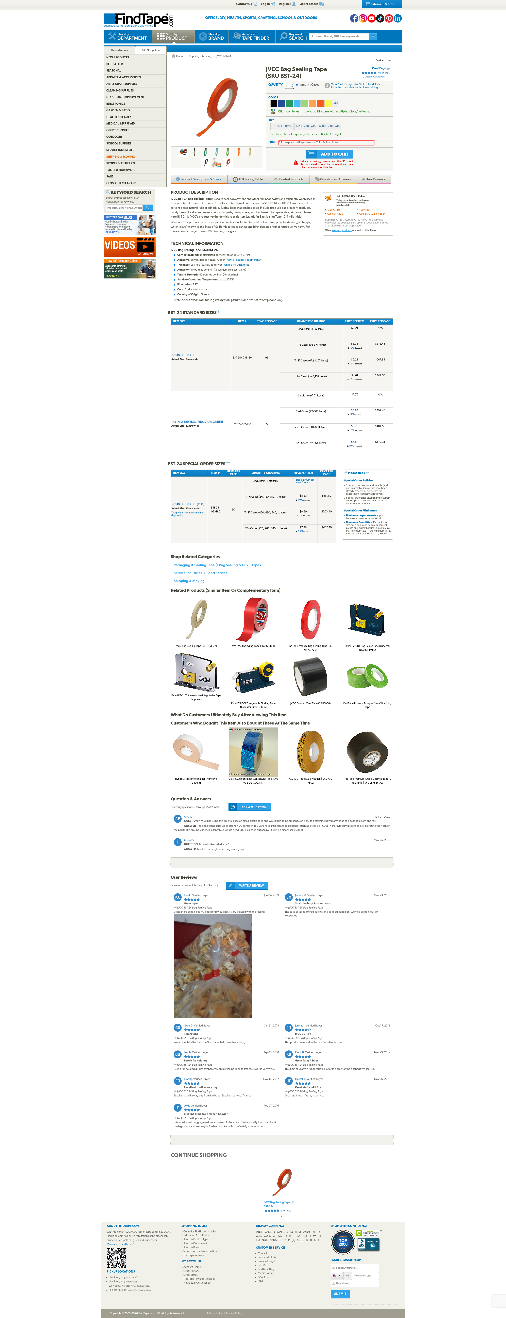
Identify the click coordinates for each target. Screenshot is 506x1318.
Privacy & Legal (266, 1261)
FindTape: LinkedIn (398, 18)
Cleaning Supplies (120, 90)
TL (311, 1240)
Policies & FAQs (267, 1257)
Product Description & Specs (200, 179)
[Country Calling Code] (337, 1275)
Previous (380, 60)
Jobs (260, 1281)
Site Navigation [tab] (151, 50)
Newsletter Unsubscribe (197, 1282)
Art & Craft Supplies (121, 84)
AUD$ (307, 1231)
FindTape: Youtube (371, 18)
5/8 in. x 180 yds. (329, 126)
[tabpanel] (281, 1189)
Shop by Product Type (195, 1239)
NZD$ (273, 1240)
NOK (265, 1240)
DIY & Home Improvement (125, 97)
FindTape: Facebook (354, 18)
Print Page (379, 68)
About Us (263, 1277)
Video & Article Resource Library (201, 1251)
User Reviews (375, 179)
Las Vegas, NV (117, 1285)
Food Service (217, 573)
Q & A (335, 179)
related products (342, 230)
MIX (335, 103)
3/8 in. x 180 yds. (282, 126)
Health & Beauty (118, 117)
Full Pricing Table (250, 179)
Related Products (290, 179)
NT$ (316, 1240)
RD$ (279, 1236)
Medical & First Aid (120, 123)
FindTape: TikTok (380, 18)
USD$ (259, 1231)
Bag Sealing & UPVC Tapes (240, 565)
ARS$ (298, 1231)
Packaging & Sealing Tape (194, 565)
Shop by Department (195, 1243)
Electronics (115, 104)
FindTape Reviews (193, 1255)
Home (179, 56)
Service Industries (188, 573)
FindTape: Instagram (363, 18)
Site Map (263, 1265)
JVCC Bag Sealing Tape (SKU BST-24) (280, 1206)
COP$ (267, 1236)
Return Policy (215, 1313)
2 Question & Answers (374, 77)
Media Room (265, 1273)
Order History (191, 1271)
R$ (314, 1231)
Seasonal (113, 70)
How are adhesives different (243, 260)
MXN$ (281, 1231)
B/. (280, 1240)
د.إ (291, 1231)
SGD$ (300, 1240)
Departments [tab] (119, 50)
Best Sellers (115, 64)
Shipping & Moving (200, 56)
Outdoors (114, 137)
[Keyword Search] (148, 208)
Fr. (319, 1231)
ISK (298, 1236)
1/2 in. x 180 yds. (306, 126)
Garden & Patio (118, 110)
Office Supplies (117, 130)
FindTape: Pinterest (389, 18)
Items (302, 84)
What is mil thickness (236, 264)
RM (258, 1240)
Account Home (192, 1267)
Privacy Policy (234, 1313)
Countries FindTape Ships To (199, 1231)
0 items (382, 4)
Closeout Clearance (122, 183)
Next (390, 60)
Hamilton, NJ (116, 1277)
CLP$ (259, 1236)
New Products (117, 57)
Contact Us (264, 1253)
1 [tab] (282, 1217)
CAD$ (268, 1231)
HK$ (305, 1236)
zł (285, 1240)
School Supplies (118, 143)
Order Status (190, 1275)
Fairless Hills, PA (118, 1290)
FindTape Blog (266, 1269)
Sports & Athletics (120, 163)
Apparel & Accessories (123, 77)
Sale (109, 176)
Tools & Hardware (120, 170)
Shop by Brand (191, 1247)
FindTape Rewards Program (199, 1278)
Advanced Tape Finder (196, 1235)
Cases (315, 84)
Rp (285, 1236)
